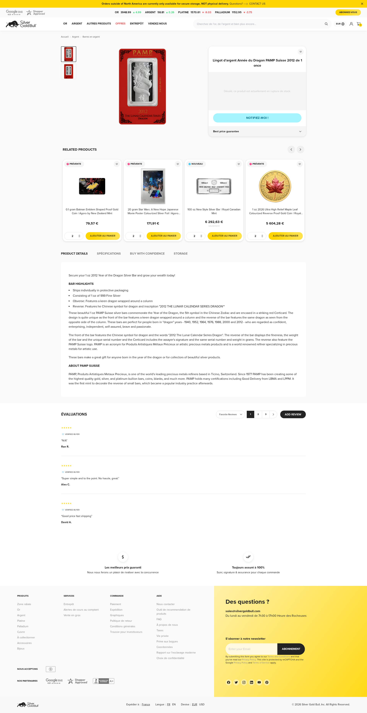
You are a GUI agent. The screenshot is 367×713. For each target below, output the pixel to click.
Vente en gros (72, 615)
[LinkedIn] (251, 682)
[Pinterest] (267, 682)
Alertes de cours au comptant (81, 609)
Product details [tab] (74, 254)
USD (202, 704)
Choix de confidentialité (170, 658)
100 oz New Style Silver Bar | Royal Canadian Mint (214, 211)
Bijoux (20, 648)
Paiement (115, 604)
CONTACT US (257, 3)
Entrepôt (69, 604)
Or (128, 12)
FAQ (159, 619)
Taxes (160, 630)
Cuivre (21, 632)
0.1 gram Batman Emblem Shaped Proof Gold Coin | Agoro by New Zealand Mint (92, 211)
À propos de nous (167, 624)
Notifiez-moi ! (257, 118)
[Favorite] (301, 52)
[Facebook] (229, 682)
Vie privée (163, 636)
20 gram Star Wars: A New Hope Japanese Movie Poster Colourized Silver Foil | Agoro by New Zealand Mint (153, 211)
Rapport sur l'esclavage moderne (176, 652)
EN (174, 704)
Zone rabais (24, 604)
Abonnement (291, 649)
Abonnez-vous (348, 12)
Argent (159, 12)
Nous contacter (166, 604)
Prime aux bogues (167, 641)
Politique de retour (121, 620)
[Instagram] (244, 682)
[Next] (300, 149)
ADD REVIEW (293, 414)
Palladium (233, 12)
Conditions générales (122, 626)
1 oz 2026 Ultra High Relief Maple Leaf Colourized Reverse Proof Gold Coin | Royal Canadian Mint (275, 211)
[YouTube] (259, 682)
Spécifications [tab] (109, 254)
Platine (194, 12)
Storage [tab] (181, 254)
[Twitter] (236, 682)
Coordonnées (165, 647)
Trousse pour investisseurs (126, 632)
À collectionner (26, 637)
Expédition (116, 609)
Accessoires (24, 643)
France (146, 704)
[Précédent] (85, 86)
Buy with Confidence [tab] (147, 254)
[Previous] (291, 149)
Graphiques (117, 615)
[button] (257, 131)
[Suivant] (199, 86)
